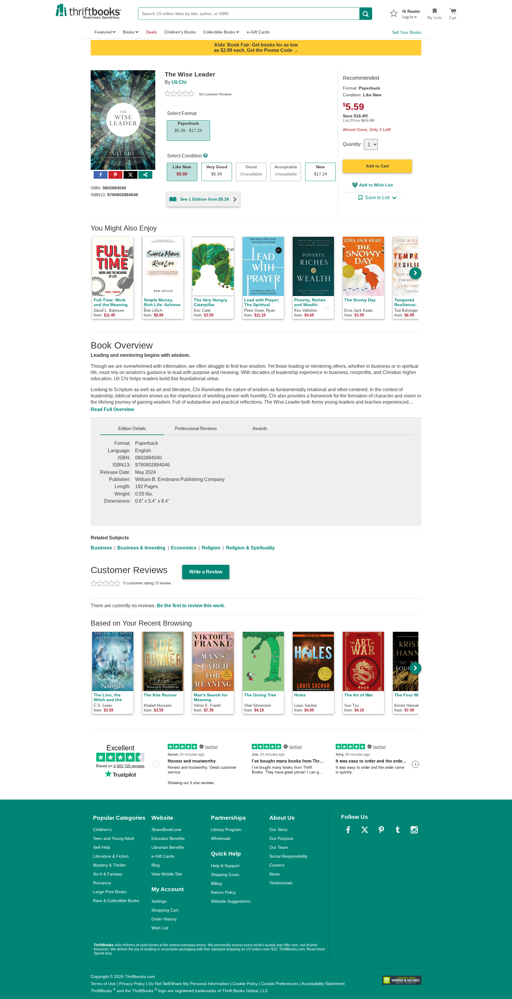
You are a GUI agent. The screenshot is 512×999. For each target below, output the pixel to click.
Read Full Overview (112, 409)
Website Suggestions (230, 901)
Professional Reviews (196, 428)
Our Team (278, 847)
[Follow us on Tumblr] (398, 830)
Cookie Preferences (279, 983)
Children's (102, 829)
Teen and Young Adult (113, 838)
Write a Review (205, 571)
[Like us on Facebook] (348, 830)
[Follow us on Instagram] (414, 830)
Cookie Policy (245, 983)
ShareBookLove (166, 829)
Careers (276, 865)
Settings (159, 901)
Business (101, 547)
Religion (211, 547)
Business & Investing (141, 547)
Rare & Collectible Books (116, 900)
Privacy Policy (132, 983)
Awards (259, 428)
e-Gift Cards (162, 856)
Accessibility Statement (323, 983)
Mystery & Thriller (109, 865)
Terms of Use (103, 983)
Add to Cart (377, 166)
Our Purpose (281, 838)
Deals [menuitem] (151, 32)
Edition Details (132, 428)
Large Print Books (110, 891)
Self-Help (101, 847)
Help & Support (225, 865)
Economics (183, 547)
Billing (216, 883)
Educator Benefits (168, 838)
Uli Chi (179, 82)
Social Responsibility (288, 856)
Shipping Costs (225, 874)
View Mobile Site (166, 874)
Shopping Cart (164, 910)
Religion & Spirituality (250, 547)
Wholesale (221, 838)
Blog (155, 865)
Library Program (226, 829)
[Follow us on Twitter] (365, 830)
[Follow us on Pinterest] (381, 830)
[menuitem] (411, 12)
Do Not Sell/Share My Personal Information (188, 983)
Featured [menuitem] (103, 32)
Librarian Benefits (167, 847)
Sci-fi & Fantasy (107, 874)
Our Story (278, 829)
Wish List (159, 928)
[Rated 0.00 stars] (179, 94)
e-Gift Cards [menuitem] (258, 32)
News (274, 874)
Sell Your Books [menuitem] (406, 32)
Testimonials (280, 882)
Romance (102, 882)
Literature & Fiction (111, 856)
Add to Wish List (376, 185)
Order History (164, 919)
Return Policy (223, 892)
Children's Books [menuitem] (180, 32)
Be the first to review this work (190, 605)
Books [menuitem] (129, 32)
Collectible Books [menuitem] (219, 32)
